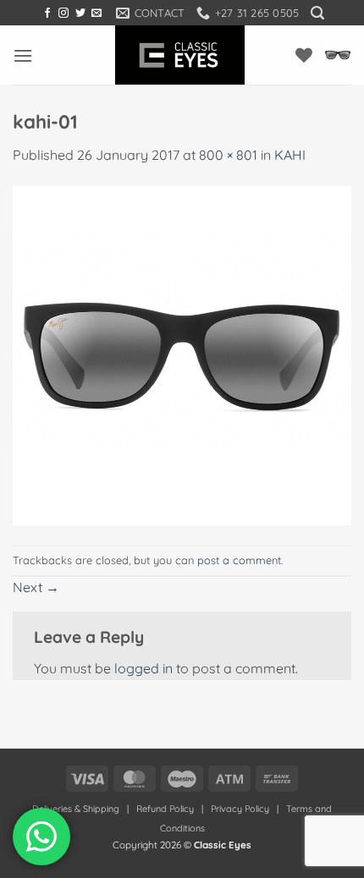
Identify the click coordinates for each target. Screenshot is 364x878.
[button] (317, 13)
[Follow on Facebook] (47, 13)
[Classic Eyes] (180, 55)
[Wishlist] (303, 55)
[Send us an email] (96, 13)
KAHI (290, 154)
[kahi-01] (182, 354)
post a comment (239, 560)
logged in (143, 668)
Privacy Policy (240, 809)
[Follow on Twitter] (80, 13)
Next (36, 587)
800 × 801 (228, 154)
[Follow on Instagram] (63, 13)
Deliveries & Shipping (77, 809)
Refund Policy (165, 809)
